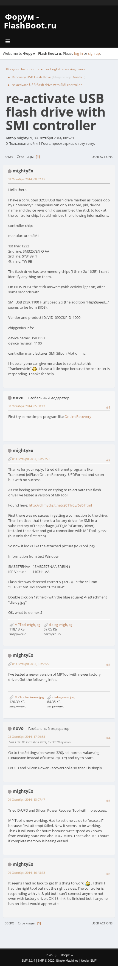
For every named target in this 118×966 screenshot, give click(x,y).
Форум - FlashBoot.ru (30, 21)
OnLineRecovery (77, 416)
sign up (94, 53)
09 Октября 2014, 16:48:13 (26, 872)
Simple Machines (67, 960)
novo (18, 398)
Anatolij (78, 77)
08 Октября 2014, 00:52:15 (26, 179)
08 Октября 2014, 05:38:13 (26, 406)
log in (78, 53)
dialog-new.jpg (63, 697)
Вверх (9, 923)
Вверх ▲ (67, 955)
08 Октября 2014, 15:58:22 (30, 664)
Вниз (9, 157)
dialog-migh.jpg (60, 624)
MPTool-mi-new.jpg (29, 697)
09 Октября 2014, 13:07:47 (26, 799)
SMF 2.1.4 (28, 960)
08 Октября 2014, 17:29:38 (26, 736)
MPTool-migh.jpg (27, 624)
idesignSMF (89, 960)
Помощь (50, 955)
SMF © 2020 (46, 960)
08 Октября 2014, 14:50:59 (30, 459)
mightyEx (23, 171)
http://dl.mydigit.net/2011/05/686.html (60, 505)
